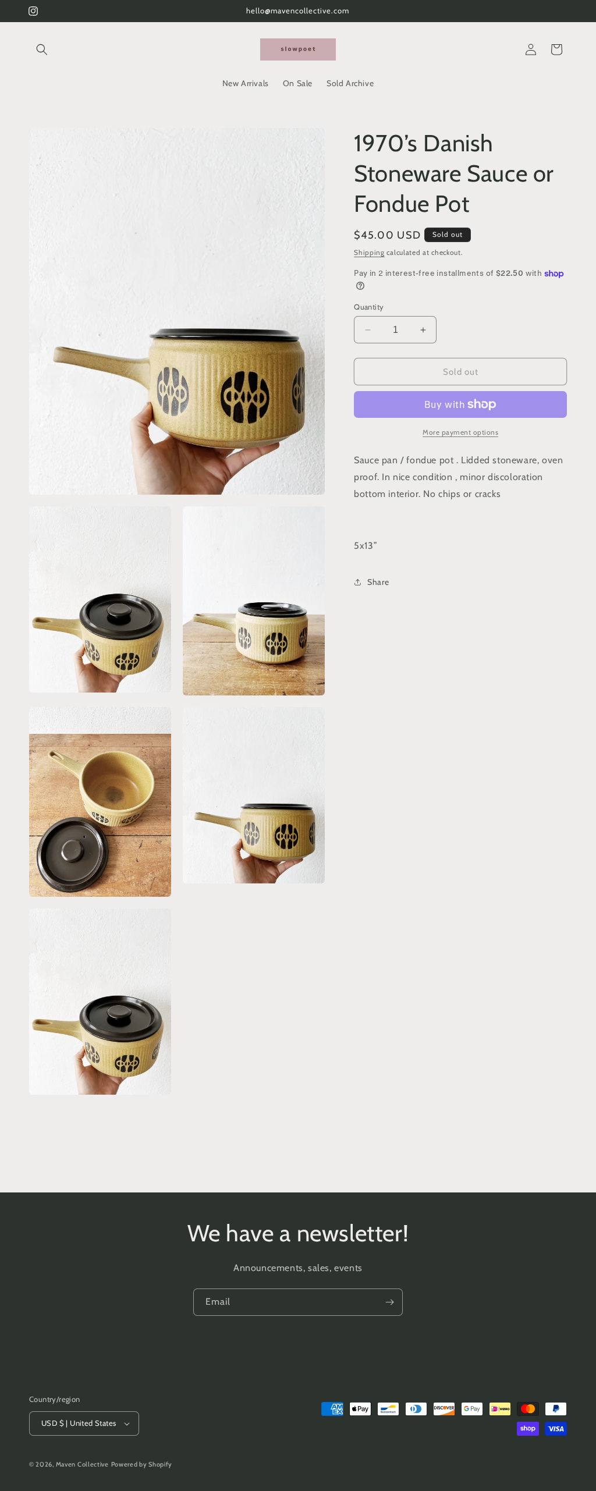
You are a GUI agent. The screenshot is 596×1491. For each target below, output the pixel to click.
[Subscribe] (389, 1302)
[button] (42, 49)
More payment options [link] (460, 432)
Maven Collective (82, 1464)
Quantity (369, 306)
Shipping (369, 252)
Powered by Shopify (142, 1464)
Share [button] (378, 582)
